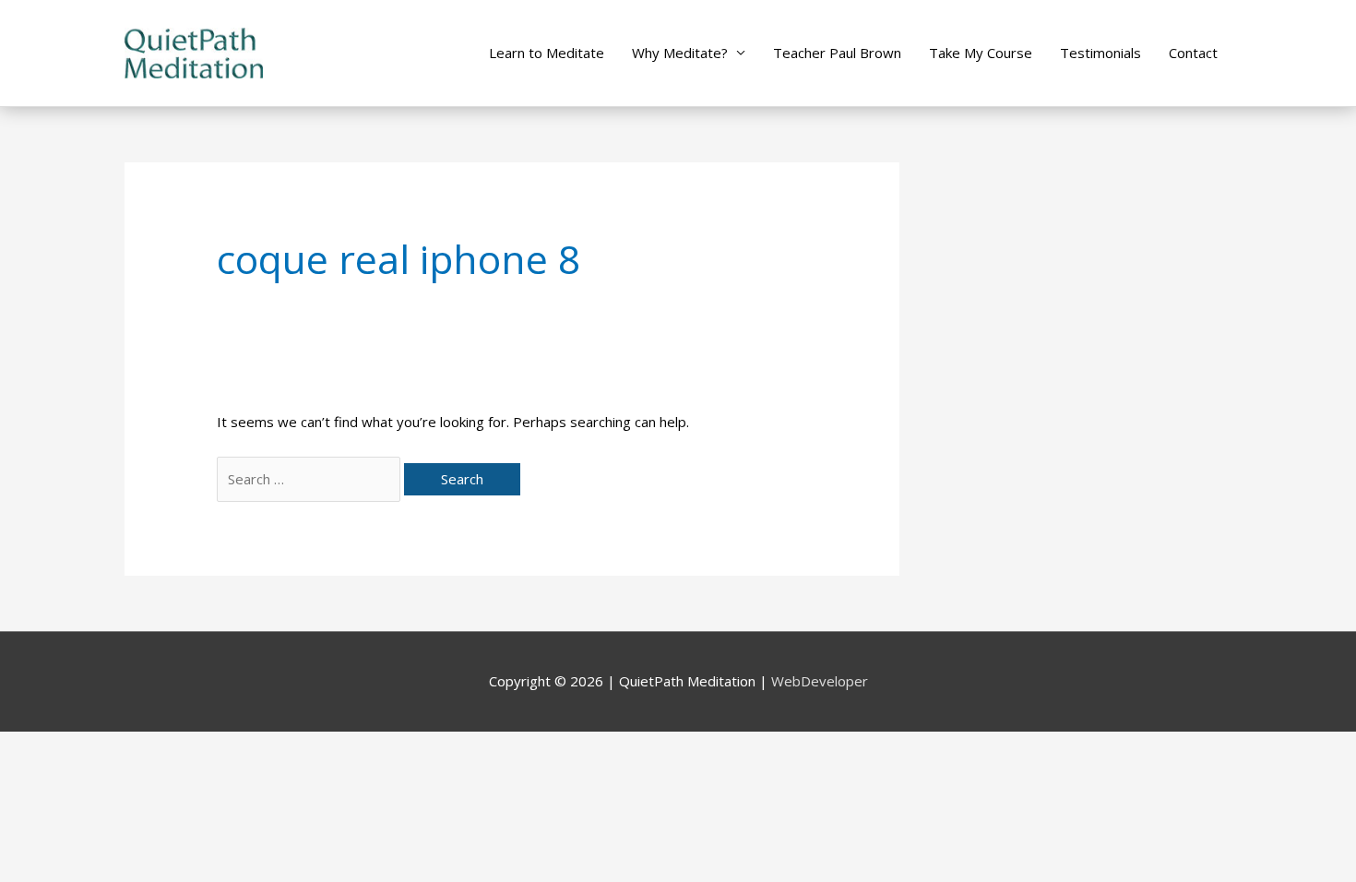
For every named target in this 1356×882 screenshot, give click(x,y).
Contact (1193, 52)
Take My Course (980, 52)
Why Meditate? (680, 52)
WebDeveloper (819, 681)
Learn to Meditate (546, 52)
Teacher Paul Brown (837, 52)
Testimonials (1100, 52)
